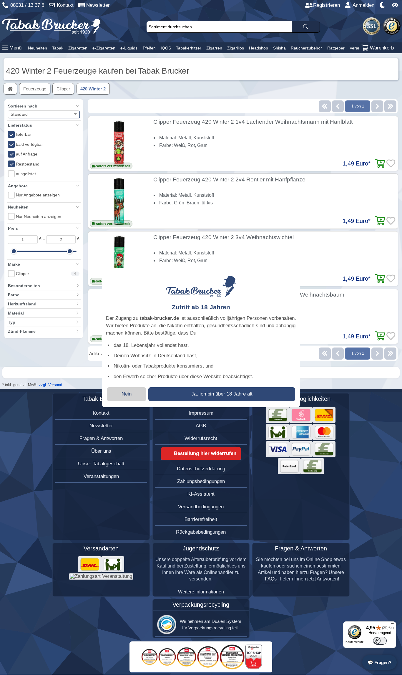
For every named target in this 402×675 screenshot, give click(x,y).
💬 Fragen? (379, 662)
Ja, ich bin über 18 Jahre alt (222, 394)
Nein (127, 394)
